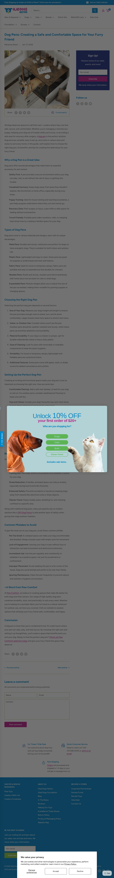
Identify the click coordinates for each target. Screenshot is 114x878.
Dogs (57, 436)
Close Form (57, 454)
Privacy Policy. (70, 864)
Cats (57, 442)
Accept (56, 871)
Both (57, 448)
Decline (80, 871)
